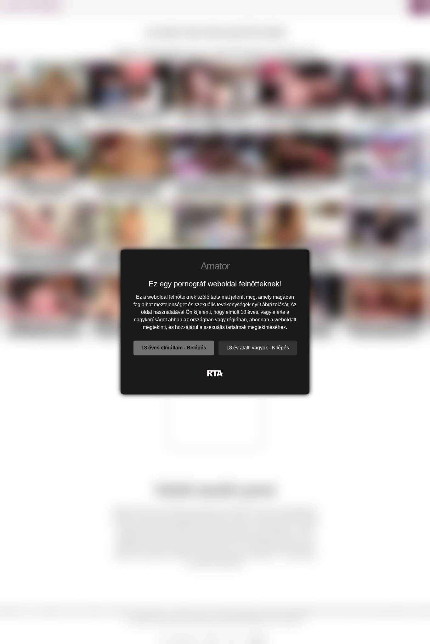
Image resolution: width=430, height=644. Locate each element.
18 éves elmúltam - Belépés (173, 347)
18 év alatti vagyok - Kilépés (257, 347)
